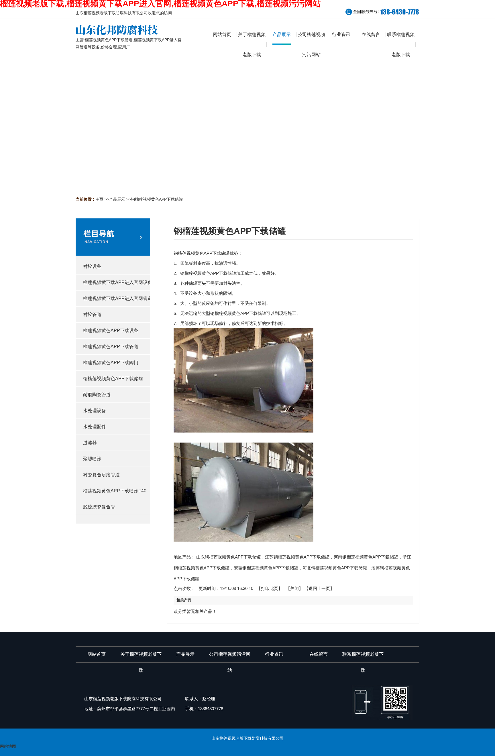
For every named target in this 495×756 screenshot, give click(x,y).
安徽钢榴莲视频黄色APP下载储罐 (266, 567)
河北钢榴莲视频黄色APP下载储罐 (334, 567)
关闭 (294, 588)
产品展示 (117, 199)
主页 (99, 199)
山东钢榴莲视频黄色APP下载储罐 (228, 556)
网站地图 (8, 746)
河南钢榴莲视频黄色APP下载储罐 (366, 556)
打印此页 (269, 588)
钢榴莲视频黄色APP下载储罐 (157, 199)
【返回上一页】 (319, 588)
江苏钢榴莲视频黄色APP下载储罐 (297, 556)
